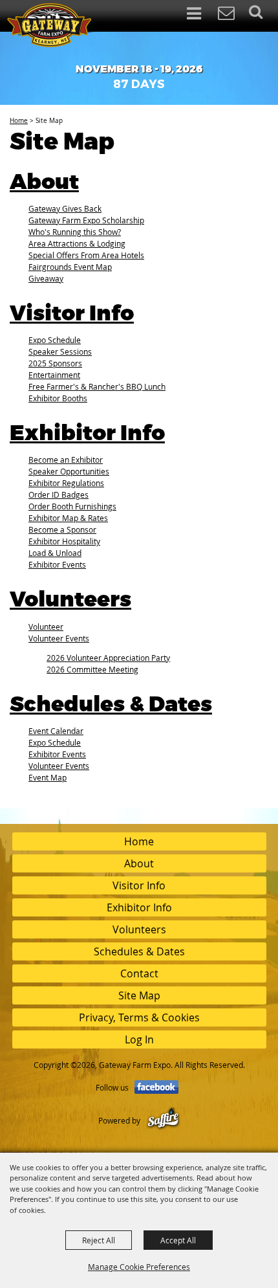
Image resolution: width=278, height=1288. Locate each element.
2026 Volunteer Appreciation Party (108, 657)
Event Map (47, 777)
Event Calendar (55, 731)
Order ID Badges (58, 494)
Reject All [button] (98, 1240)
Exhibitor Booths (57, 398)
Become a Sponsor (62, 529)
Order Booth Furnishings (72, 506)
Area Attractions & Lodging (76, 243)
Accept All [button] (178, 1240)
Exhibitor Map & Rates (68, 518)
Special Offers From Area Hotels (86, 255)
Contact (139, 973)
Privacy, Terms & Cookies (139, 1017)
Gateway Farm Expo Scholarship (86, 220)
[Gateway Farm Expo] (54, 25)
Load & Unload (54, 553)
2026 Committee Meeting (92, 669)
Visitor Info (72, 314)
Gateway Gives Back (65, 208)
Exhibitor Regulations (66, 483)
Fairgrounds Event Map (70, 266)
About (44, 182)
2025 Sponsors (55, 363)
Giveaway (45, 278)
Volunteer (45, 626)
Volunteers (70, 600)
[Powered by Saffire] (163, 1120)
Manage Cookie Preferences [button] (139, 1266)
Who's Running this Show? (74, 232)
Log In (139, 1039)
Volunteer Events (58, 638)
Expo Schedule (54, 340)
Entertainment (54, 375)
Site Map (139, 995)
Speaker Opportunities (68, 471)
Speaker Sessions (60, 351)
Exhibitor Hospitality (64, 541)
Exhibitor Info (87, 433)
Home (19, 121)
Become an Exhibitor (65, 459)
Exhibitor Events (57, 564)
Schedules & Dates (111, 705)
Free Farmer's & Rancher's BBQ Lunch (97, 386)
